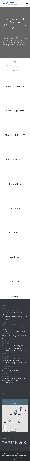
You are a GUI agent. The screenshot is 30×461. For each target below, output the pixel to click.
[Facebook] (16, 457)
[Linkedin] (14, 457)
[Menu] (27, 3)
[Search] (23, 3)
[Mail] (26, 457)
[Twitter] (24, 457)
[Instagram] (19, 457)
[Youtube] (21, 457)
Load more (15, 296)
